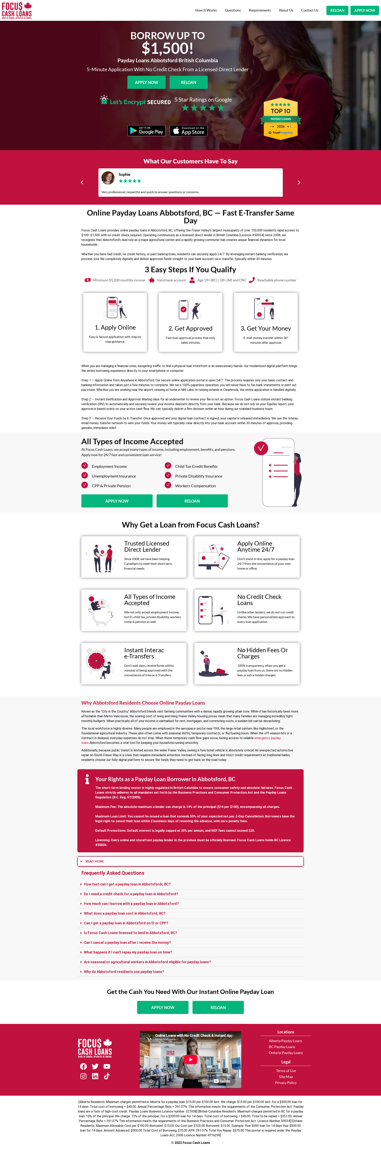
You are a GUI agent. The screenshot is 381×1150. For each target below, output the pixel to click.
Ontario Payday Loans (286, 1053)
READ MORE (95, 861)
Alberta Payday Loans (285, 1041)
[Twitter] (95, 1066)
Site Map (286, 1077)
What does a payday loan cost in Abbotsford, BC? (125, 913)
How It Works (206, 10)
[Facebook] (83, 1066)
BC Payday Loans (282, 1047)
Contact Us (309, 10)
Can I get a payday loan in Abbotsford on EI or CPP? (126, 923)
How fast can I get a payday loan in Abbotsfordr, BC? (127, 884)
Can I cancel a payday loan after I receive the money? (127, 942)
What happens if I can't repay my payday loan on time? (128, 952)
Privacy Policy (286, 1083)
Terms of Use (286, 1071)
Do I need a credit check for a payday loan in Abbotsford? (131, 894)
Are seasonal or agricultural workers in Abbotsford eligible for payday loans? (147, 962)
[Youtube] (107, 1066)
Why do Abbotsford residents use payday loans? (124, 972)
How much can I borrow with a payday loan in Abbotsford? (131, 904)
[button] (81, 182)
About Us (286, 10)
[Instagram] (83, 1076)
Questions (233, 10)
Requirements (260, 10)
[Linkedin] (95, 1076)
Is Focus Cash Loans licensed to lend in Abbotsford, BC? (130, 933)
